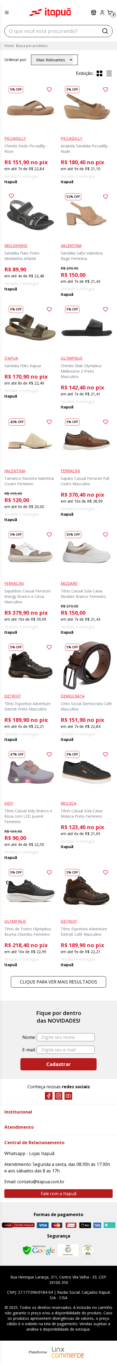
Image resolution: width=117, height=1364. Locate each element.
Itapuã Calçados (50, 12)
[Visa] (43, 1225)
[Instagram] (58, 1096)
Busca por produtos (31, 45)
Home (9, 45)
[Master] (57, 1225)
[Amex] (97, 1225)
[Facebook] (49, 1096)
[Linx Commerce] (67, 1352)
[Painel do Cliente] (102, 12)
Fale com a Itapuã (58, 1194)
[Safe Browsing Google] (38, 1250)
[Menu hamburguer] (6, 12)
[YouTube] (68, 1096)
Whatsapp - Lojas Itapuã (29, 1153)
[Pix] (109, 1225)
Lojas (94, 12)
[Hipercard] (71, 1225)
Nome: (29, 1037)
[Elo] (85, 1225)
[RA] (88, 1250)
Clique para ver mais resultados (58, 982)
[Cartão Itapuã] (18, 1225)
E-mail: (29, 1050)
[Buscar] (105, 31)
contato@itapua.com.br (40, 1182)
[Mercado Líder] (68, 1250)
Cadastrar (58, 1064)
